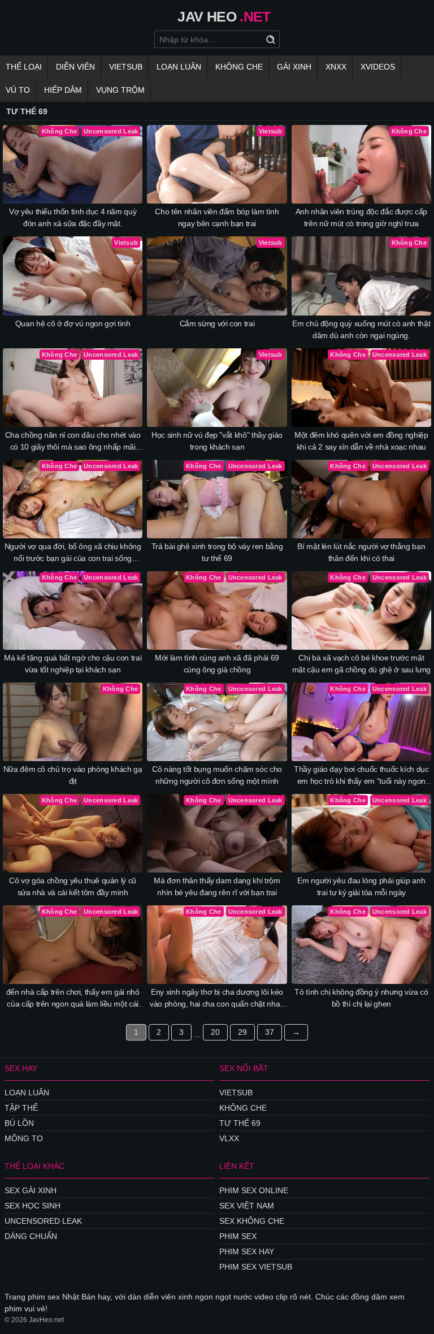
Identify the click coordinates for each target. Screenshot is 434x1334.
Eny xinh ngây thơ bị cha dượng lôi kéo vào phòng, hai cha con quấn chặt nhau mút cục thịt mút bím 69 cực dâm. (217, 998)
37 (269, 1032)
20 (215, 1032)
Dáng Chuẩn (31, 1236)
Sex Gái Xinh (31, 1190)
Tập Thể (21, 1107)
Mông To (24, 1138)
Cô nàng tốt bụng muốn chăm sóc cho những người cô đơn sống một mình (217, 775)
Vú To (18, 89)
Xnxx (336, 66)
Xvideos (378, 66)
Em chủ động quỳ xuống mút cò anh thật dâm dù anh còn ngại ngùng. (361, 329)
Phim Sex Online (253, 1190)
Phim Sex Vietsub (255, 1266)
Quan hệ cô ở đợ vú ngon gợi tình (73, 323)
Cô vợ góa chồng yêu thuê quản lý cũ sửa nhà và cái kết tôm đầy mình (72, 886)
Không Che (239, 66)
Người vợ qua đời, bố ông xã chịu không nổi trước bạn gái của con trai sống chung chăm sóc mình (73, 553)
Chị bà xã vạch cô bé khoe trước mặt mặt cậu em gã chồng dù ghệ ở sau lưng (361, 663)
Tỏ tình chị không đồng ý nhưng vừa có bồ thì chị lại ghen (361, 997)
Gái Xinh (294, 66)
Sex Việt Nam (246, 1205)
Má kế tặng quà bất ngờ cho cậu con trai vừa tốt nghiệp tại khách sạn (72, 663)
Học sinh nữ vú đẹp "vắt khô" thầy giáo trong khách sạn (217, 440)
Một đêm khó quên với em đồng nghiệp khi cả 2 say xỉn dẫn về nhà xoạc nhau (361, 440)
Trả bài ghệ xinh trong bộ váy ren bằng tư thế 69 (217, 552)
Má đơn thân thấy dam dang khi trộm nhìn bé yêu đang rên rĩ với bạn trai (217, 886)
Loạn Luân (179, 66)
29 (242, 1032)
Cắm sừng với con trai (217, 323)
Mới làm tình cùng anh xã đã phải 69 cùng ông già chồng (217, 663)
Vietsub (125, 66)
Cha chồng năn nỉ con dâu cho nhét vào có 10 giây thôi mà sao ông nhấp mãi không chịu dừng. (73, 441)
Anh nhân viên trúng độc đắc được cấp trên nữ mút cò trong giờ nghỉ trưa (361, 217)
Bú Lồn (19, 1123)
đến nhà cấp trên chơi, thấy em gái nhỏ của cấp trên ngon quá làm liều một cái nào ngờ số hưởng (73, 998)
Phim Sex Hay (246, 1251)
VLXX (229, 1138)
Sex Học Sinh (32, 1205)
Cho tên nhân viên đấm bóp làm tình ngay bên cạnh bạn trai (217, 217)
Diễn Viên (75, 66)
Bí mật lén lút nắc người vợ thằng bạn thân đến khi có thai (361, 552)
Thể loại (24, 66)
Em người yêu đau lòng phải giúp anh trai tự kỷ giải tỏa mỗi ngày (361, 886)
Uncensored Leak (43, 1220)
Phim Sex (238, 1236)
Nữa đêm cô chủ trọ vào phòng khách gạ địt (72, 775)
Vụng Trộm (120, 89)
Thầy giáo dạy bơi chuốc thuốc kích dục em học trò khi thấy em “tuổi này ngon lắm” (361, 776)
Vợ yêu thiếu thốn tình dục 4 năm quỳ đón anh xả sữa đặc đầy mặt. (72, 217)
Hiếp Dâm (63, 89)
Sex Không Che (251, 1220)
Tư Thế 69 (240, 1123)
